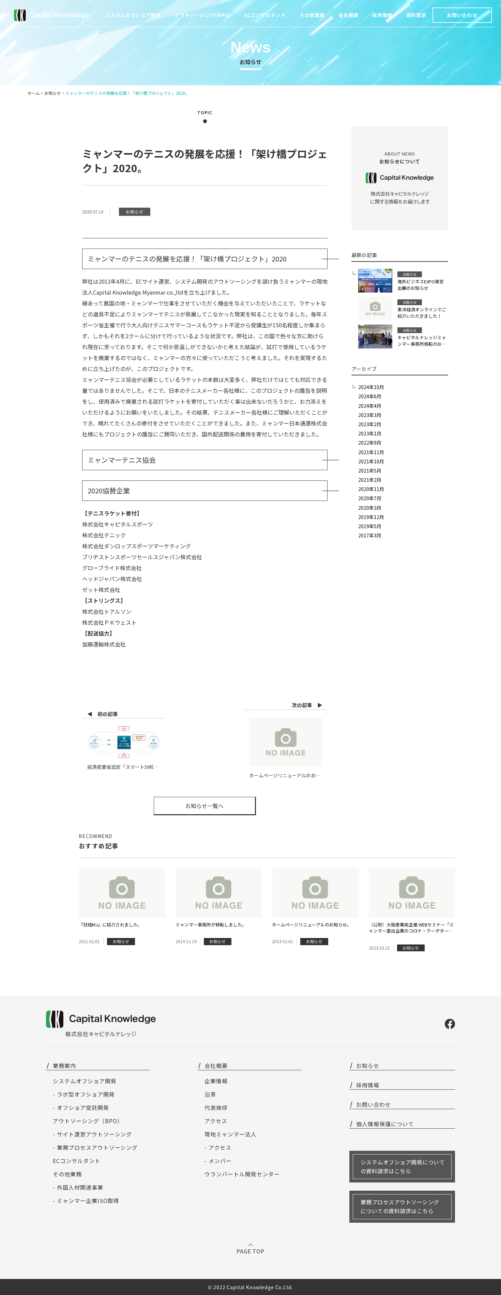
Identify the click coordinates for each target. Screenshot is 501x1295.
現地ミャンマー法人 (230, 1134)
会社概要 (348, 15)
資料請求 (416, 15)
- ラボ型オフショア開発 (84, 1094)
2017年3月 (369, 535)
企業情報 (216, 1081)
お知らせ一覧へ (204, 806)
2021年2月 (369, 479)
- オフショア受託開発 (81, 1107)
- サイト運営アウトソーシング (92, 1134)
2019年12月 (371, 516)
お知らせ (367, 1065)
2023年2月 (369, 424)
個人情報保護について (385, 1124)
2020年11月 (371, 489)
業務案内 (64, 1065)
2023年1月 (369, 433)
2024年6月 (369, 396)
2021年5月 (369, 470)
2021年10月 (371, 461)
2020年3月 (369, 507)
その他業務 (67, 1174)
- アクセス (217, 1147)
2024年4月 (369, 405)
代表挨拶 (216, 1107)
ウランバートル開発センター (241, 1174)
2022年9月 (369, 442)
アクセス (215, 1121)
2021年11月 (371, 452)
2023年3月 (369, 415)
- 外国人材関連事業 (78, 1187)
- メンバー (218, 1161)
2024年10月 (371, 387)
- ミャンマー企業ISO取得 (86, 1200)
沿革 (210, 1094)
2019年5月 (369, 526)
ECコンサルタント (77, 1161)
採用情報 (382, 15)
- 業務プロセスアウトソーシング (95, 1147)
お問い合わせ (462, 15)
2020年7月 (369, 498)
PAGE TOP (251, 1251)
